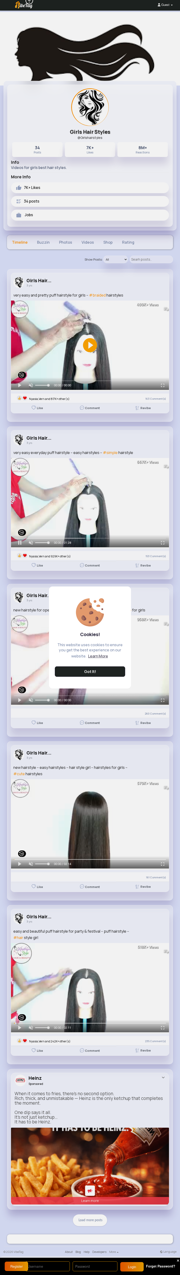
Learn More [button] (98, 656)
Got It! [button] (90, 671)
